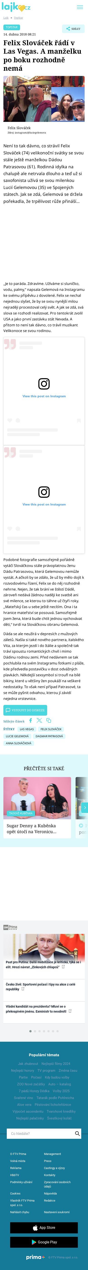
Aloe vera (24, 1105)
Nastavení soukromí (56, 1212)
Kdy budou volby (57, 1077)
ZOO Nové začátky (31, 1084)
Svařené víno (23, 1098)
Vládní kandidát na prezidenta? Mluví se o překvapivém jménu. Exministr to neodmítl (36, 1009)
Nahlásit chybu (19, 1212)
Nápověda (50, 1193)
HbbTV (14, 1175)
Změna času (68, 1071)
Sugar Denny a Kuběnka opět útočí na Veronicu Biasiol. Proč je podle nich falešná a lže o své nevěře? (33, 829)
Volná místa (17, 1161)
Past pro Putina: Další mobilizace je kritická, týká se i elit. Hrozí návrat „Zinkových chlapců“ (43, 964)
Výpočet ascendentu (28, 1111)
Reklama (15, 1168)
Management (52, 1154)
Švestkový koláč (59, 1118)
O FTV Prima (18, 1154)
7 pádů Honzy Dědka (34, 1091)
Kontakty (49, 1175)
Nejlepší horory (22, 1071)
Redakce (49, 1200)
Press (47, 1161)
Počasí (36, 1077)
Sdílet (71, 30)
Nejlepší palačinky (30, 1118)
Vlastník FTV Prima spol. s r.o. (22, 1203)
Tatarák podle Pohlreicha (55, 1098)
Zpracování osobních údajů (57, 1184)
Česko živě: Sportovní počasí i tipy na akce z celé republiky (40, 987)
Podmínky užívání (21, 1182)
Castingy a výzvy (54, 1168)
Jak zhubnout (28, 1064)
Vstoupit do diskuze (28, 710)
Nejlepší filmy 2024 (56, 1064)
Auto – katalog (59, 1084)
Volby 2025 (61, 1091)
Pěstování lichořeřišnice (53, 1105)
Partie (23, 1077)
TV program (46, 1071)
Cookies (15, 1193)
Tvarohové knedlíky (61, 1111)
